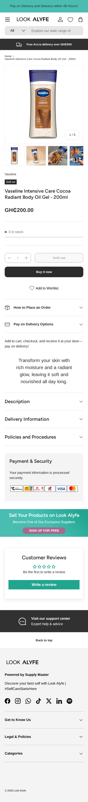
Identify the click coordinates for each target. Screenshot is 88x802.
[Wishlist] (70, 20)
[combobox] (44, 30)
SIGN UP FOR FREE (44, 530)
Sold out (59, 258)
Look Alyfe (20, 790)
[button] (80, 19)
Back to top (44, 640)
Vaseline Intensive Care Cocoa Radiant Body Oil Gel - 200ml (40, 59)
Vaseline (10, 174)
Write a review (44, 585)
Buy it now (44, 272)
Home (8, 56)
